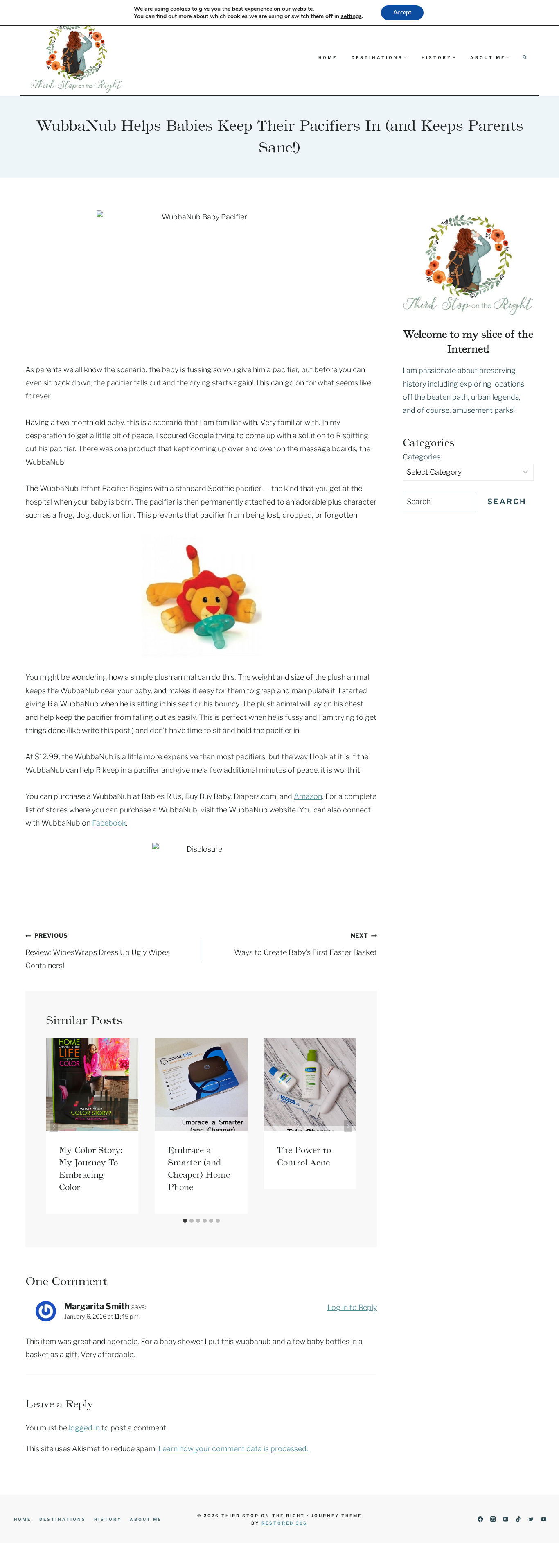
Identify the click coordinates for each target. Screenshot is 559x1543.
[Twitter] (530, 1519)
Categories (421, 456)
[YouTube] (543, 1519)
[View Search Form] (525, 57)
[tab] (185, 1221)
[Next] (348, 1126)
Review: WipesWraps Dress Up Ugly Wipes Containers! (97, 951)
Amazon (308, 796)
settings (351, 16)
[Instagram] (492, 1519)
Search (506, 501)
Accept (402, 12)
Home (327, 57)
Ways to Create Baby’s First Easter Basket (305, 944)
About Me (146, 1519)
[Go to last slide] (54, 1126)
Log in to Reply (352, 1307)
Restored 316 (284, 1522)
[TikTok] (518, 1519)
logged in (84, 1427)
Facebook (109, 823)
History (108, 1519)
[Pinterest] (505, 1519)
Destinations (62, 1519)
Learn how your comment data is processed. (233, 1448)
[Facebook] (480, 1519)
